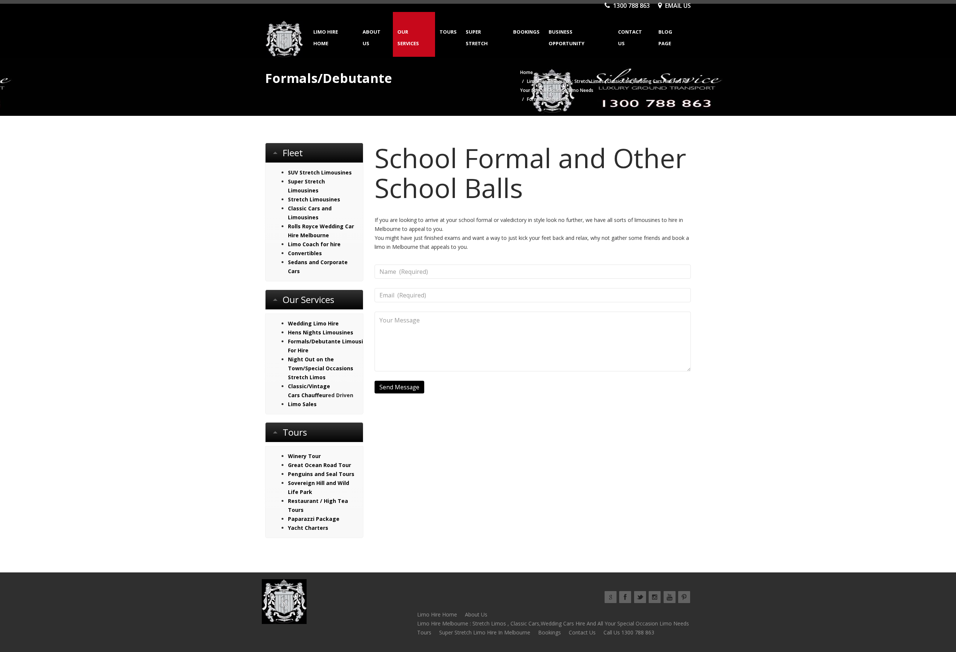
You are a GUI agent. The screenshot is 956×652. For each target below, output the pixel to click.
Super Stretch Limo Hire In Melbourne (484, 632)
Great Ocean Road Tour (319, 465)
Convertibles (305, 253)
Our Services (408, 37)
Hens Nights (304, 332)
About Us (372, 37)
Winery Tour (304, 456)
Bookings (526, 31)
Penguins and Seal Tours (321, 474)
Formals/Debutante (314, 341)
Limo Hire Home (325, 37)
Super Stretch (477, 37)
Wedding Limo (307, 323)
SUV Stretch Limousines (320, 172)
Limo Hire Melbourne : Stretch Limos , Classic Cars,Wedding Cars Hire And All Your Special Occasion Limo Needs (553, 623)
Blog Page (665, 37)
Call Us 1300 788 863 (628, 632)
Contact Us (630, 37)
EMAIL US (677, 5)
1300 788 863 (631, 5)
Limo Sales (302, 404)
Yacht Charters (308, 527)
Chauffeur (314, 395)
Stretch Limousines (314, 199)
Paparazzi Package (313, 518)
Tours (448, 31)
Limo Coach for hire (314, 244)
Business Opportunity (566, 37)
